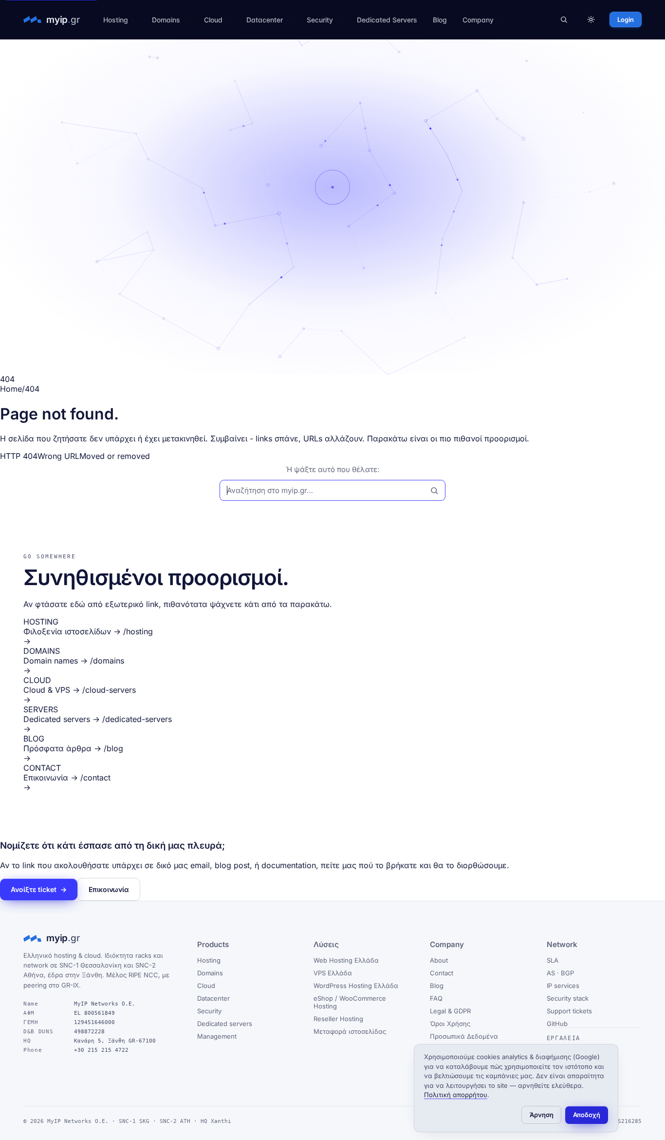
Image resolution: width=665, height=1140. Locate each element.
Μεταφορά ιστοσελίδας (350, 1031)
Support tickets (569, 1011)
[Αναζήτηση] (564, 19)
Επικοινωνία (109, 889)
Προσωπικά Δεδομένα (464, 1036)
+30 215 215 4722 (101, 1050)
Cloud (213, 20)
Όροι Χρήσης (450, 1023)
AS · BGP (560, 973)
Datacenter (264, 20)
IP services (563, 985)
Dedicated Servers (387, 20)
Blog (440, 20)
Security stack (568, 998)
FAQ (436, 998)
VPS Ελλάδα (333, 973)
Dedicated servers (224, 1023)
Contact (441, 973)
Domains (166, 20)
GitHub (557, 1023)
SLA (552, 960)
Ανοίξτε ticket (39, 889)
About (439, 960)
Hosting (115, 20)
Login (625, 19)
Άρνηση (542, 1115)
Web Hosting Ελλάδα (346, 960)
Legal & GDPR (450, 1011)
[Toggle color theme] (591, 19)
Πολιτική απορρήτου (455, 1095)
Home (11, 389)
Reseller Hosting (338, 1019)
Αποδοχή (586, 1115)
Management (217, 1036)
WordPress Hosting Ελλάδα (356, 985)
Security (320, 20)
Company (478, 20)
